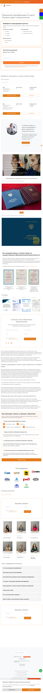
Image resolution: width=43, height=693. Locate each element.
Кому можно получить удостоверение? (12, 572)
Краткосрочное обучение (21, 675)
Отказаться (12, 689)
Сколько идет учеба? (8, 590)
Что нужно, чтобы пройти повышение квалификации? (16, 581)
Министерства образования (31, 266)
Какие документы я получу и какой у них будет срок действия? (18, 585)
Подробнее (31, 95)
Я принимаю (31, 689)
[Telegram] (8, 342)
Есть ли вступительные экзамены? (11, 594)
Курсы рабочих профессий (21, 672)
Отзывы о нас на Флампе (6, 494)
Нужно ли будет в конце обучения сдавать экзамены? (16, 599)
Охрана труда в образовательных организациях (6, 90)
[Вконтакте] (41, 145)
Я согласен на (13, 339)
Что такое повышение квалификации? (12, 568)
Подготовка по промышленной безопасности (21, 677)
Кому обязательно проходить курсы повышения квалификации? (18, 576)
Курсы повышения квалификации (21, 674)
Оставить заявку (21, 459)
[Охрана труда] (21, 197)
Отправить (21, 62)
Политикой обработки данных (20, 66)
